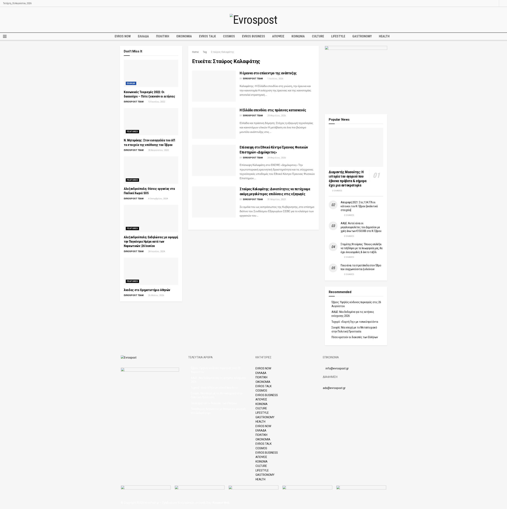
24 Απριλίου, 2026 (276, 157)
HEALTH (384, 36)
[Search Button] (502, 3)
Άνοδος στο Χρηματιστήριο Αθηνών (147, 290)
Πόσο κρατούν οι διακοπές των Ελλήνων (355, 337)
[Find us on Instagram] (495, 3)
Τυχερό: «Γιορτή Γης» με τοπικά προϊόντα (355, 321)
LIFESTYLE (338, 36)
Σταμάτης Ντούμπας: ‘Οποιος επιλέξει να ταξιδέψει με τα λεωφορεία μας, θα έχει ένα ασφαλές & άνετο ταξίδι (361, 248)
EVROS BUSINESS (253, 36)
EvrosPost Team (253, 78)
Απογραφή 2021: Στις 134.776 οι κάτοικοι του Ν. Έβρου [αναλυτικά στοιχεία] (359, 206)
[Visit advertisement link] (356, 77)
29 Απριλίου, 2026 (276, 115)
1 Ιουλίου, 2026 (275, 78)
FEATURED (132, 132)
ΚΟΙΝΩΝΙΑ (298, 36)
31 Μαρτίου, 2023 (276, 199)
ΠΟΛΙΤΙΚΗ (162, 36)
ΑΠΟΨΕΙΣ (278, 36)
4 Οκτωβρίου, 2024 (158, 198)
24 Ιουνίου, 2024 (156, 251)
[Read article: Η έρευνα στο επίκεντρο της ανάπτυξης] (214, 86)
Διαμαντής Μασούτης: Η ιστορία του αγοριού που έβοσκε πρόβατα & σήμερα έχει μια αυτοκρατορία (347, 178)
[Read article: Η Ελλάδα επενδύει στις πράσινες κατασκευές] (214, 123)
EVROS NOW (123, 36)
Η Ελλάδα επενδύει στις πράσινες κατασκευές (273, 110)
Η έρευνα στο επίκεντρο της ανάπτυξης (268, 73)
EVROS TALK (207, 36)
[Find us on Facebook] (490, 3)
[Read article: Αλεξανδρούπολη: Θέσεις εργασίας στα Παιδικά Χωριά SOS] (151, 170)
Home (195, 52)
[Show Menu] (5, 36)
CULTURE (318, 36)
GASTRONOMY (362, 36)
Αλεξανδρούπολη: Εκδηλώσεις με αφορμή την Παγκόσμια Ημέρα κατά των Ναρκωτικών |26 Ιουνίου (151, 241)
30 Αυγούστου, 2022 (158, 150)
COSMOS (229, 36)
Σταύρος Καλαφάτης (222, 52)
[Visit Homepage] (253, 20)
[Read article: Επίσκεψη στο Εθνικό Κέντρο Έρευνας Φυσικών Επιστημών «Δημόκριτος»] (214, 160)
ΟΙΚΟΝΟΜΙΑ (184, 36)
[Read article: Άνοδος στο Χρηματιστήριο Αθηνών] (151, 271)
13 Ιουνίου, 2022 (156, 101)
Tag (205, 52)
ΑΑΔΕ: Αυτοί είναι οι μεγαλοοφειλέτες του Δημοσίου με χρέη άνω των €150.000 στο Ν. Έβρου (361, 227)
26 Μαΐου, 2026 (156, 295)
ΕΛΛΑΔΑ (143, 36)
